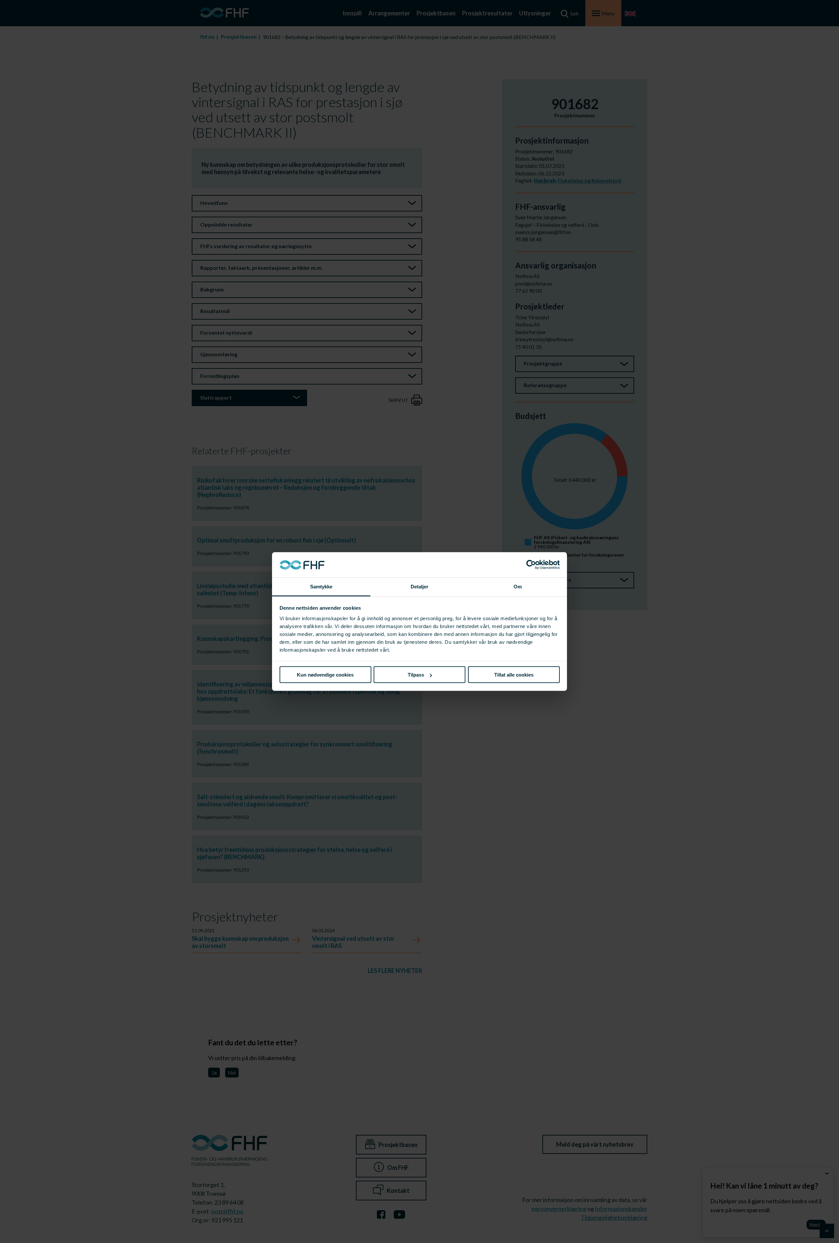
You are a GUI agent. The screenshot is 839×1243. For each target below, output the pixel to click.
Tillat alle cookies (514, 675)
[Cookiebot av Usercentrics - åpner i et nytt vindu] (531, 565)
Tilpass (416, 675)
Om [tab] (518, 586)
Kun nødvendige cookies (325, 675)
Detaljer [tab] (420, 586)
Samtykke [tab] (321, 586)
